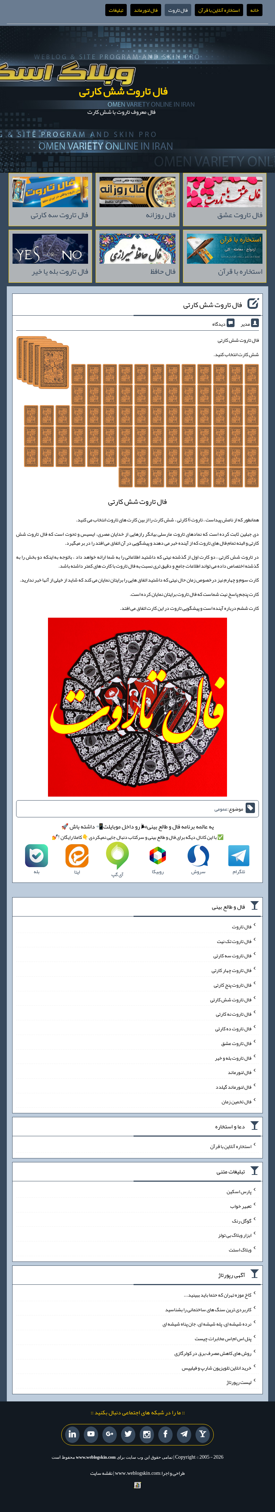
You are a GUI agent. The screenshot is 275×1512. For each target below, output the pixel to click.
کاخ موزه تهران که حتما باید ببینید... (217, 1295)
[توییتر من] (128, 1434)
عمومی (220, 809)
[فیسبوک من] (165, 1434)
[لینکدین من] (72, 1434)
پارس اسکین (239, 1191)
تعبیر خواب (240, 1206)
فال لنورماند (146, 10)
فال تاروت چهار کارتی (231, 970)
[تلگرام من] (184, 1434)
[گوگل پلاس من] (109, 1434)
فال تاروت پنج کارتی (232, 985)
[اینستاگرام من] (147, 1435)
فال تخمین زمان (236, 1101)
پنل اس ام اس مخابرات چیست (223, 1338)
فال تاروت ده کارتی (233, 1029)
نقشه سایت (101, 1473)
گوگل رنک (241, 1220)
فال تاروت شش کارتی (123, 91)
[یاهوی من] (203, 1434)
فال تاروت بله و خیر (233, 1057)
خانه (254, 10)
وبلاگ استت (240, 1250)
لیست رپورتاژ (238, 1382)
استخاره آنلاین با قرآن (219, 10)
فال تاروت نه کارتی (233, 1014)
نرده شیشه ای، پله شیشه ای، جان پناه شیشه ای (207, 1324)
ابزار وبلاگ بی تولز (234, 1235)
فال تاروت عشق (236, 1043)
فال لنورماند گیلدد (233, 1087)
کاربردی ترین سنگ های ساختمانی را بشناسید (208, 1309)
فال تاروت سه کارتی (232, 956)
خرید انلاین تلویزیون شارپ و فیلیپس (216, 1367)
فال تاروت (178, 10)
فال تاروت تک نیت (234, 941)
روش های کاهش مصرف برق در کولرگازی (212, 1353)
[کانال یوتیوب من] (91, 1434)
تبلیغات (116, 10)
